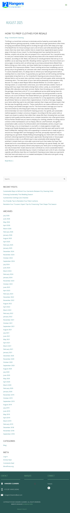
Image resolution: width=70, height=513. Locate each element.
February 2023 (8, 294)
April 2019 (6, 418)
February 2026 (8, 232)
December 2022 (8, 297)
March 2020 (7, 385)
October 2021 (7, 323)
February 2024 (8, 274)
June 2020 (6, 375)
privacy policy (22, 509)
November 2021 (8, 320)
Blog (6, 38)
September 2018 (8, 434)
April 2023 (6, 291)
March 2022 (7, 310)
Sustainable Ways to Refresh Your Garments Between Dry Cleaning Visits (28, 191)
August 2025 (7, 238)
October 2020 (7, 362)
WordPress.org (8, 466)
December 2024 (8, 251)
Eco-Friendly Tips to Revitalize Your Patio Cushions (20, 201)
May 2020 (6, 379)
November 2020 (8, 359)
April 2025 (6, 242)
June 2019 (6, 411)
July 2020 (6, 372)
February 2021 (8, 349)
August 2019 (7, 405)
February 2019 (8, 424)
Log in (5, 457)
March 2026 (7, 229)
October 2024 (7, 258)
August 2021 (7, 330)
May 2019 (6, 414)
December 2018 (8, 427)
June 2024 (6, 268)
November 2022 (8, 300)
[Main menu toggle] (66, 5)
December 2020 (8, 356)
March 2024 (7, 271)
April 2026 (6, 225)
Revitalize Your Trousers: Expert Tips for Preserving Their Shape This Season (29, 204)
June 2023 (6, 287)
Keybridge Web (28, 504)
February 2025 (8, 245)
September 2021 (8, 326)
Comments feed (8, 463)
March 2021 (7, 346)
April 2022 (6, 307)
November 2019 (8, 395)
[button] (35, 484)
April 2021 (6, 343)
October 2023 (7, 284)
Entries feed (7, 460)
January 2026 (7, 235)
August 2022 (7, 304)
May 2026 (6, 222)
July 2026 (6, 216)
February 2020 (8, 388)
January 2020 (7, 392)
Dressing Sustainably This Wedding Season (18, 194)
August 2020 (7, 369)
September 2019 (8, 401)
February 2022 (8, 313)
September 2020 (8, 366)
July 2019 (6, 408)
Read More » (9, 161)
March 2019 (7, 421)
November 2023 (8, 281)
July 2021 (6, 333)
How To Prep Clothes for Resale (26, 33)
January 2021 (7, 352)
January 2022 (7, 317)
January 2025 (7, 248)
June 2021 (6, 336)
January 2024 (7, 278)
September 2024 (8, 261)
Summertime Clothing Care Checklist (15, 198)
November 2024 (8, 255)
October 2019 (7, 398)
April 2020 (6, 382)
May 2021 (6, 339)
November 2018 (8, 431)
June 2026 (6, 219)
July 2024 (6, 264)
